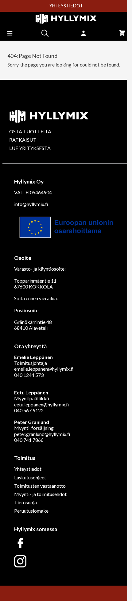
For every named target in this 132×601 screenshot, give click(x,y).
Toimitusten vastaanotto (40, 486)
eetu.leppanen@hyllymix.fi (41, 404)
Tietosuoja (25, 502)
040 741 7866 (29, 440)
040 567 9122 (29, 410)
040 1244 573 (29, 375)
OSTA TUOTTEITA (30, 131)
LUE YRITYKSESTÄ (30, 148)
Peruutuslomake (31, 511)
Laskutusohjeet (30, 477)
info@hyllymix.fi (31, 204)
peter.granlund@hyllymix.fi (42, 434)
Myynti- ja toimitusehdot (40, 494)
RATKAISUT (23, 140)
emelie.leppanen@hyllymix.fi (44, 369)
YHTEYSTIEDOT (66, 6)
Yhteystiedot (27, 469)
